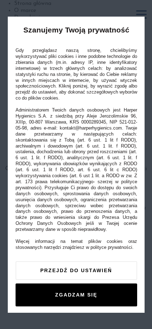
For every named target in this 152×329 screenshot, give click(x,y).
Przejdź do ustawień (76, 270)
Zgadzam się (76, 294)
